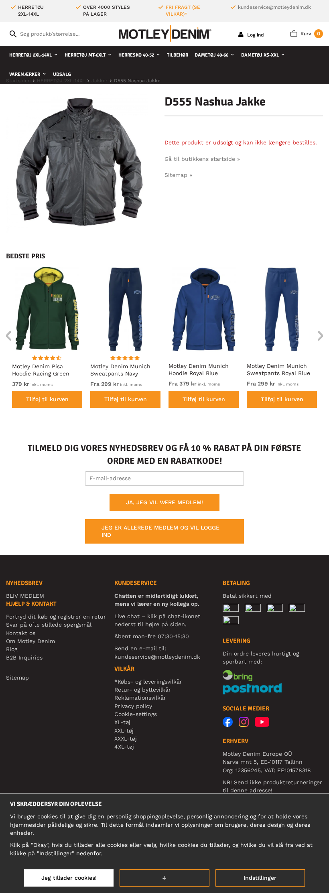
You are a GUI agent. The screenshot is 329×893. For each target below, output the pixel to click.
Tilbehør (177, 55)
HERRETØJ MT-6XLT (85, 55)
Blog (11, 649)
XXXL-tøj (125, 738)
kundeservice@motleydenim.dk (274, 7)
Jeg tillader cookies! (69, 878)
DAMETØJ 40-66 (211, 55)
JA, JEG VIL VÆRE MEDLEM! (164, 502)
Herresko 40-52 (136, 55)
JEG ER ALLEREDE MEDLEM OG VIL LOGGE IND (160, 531)
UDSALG (62, 74)
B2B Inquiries (24, 657)
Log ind (255, 35)
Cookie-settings (135, 714)
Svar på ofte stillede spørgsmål (48, 624)
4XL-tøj (124, 746)
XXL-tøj (124, 730)
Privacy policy (133, 706)
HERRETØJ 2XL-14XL (30, 55)
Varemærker (24, 74)
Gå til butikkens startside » (202, 159)
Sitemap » (178, 175)
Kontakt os (20, 633)
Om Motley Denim (30, 641)
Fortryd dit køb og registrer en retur (56, 616)
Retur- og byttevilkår (142, 689)
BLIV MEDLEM (25, 596)
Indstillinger (260, 878)
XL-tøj (122, 722)
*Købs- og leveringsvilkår (148, 681)
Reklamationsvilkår (140, 697)
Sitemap (17, 677)
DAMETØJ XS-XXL (260, 55)
